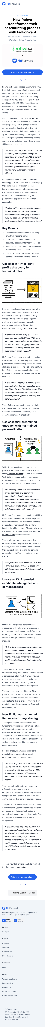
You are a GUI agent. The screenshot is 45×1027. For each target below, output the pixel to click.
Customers (6, 943)
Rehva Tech (7, 87)
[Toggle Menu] (42, 4)
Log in (21, 79)
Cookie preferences (9, 996)
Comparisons (7, 952)
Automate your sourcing (21, 72)
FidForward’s (22, 179)
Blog (4, 967)
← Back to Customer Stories (22, 893)
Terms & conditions (9, 979)
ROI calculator (7, 956)
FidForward (7, 757)
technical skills (30, 328)
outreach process (15, 474)
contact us (21, 867)
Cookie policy (7, 987)
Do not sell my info (9, 991)
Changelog (6, 932)
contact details (17, 634)
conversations (8, 534)
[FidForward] (22, 908)
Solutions (5, 947)
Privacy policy (7, 983)
